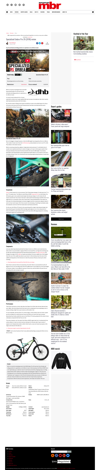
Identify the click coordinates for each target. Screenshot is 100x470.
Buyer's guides (56, 106)
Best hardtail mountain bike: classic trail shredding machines (83, 53)
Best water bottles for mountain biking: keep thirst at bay (60, 169)
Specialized (24, 84)
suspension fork (35, 194)
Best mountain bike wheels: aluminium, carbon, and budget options (59, 212)
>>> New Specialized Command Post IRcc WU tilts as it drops (20, 262)
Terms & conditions (60, 468)
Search (69, 451)
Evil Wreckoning (26, 143)
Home (7, 33)
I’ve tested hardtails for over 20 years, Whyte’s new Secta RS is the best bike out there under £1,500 (60, 267)
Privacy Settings (72, 468)
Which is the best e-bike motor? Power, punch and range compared (60, 125)
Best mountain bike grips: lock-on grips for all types (60, 146)
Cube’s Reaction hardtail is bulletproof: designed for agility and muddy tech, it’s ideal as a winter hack (61, 314)
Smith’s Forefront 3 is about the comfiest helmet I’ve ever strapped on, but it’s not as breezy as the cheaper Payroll (60, 289)
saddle (19, 254)
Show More (78, 59)
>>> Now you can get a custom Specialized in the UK (18, 328)
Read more (61, 219)
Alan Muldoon (12, 42)
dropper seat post (40, 252)
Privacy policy (66, 468)
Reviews (12, 33)
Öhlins (7, 192)
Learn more (30, 37)
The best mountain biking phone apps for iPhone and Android (61, 190)
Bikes (16, 33)
